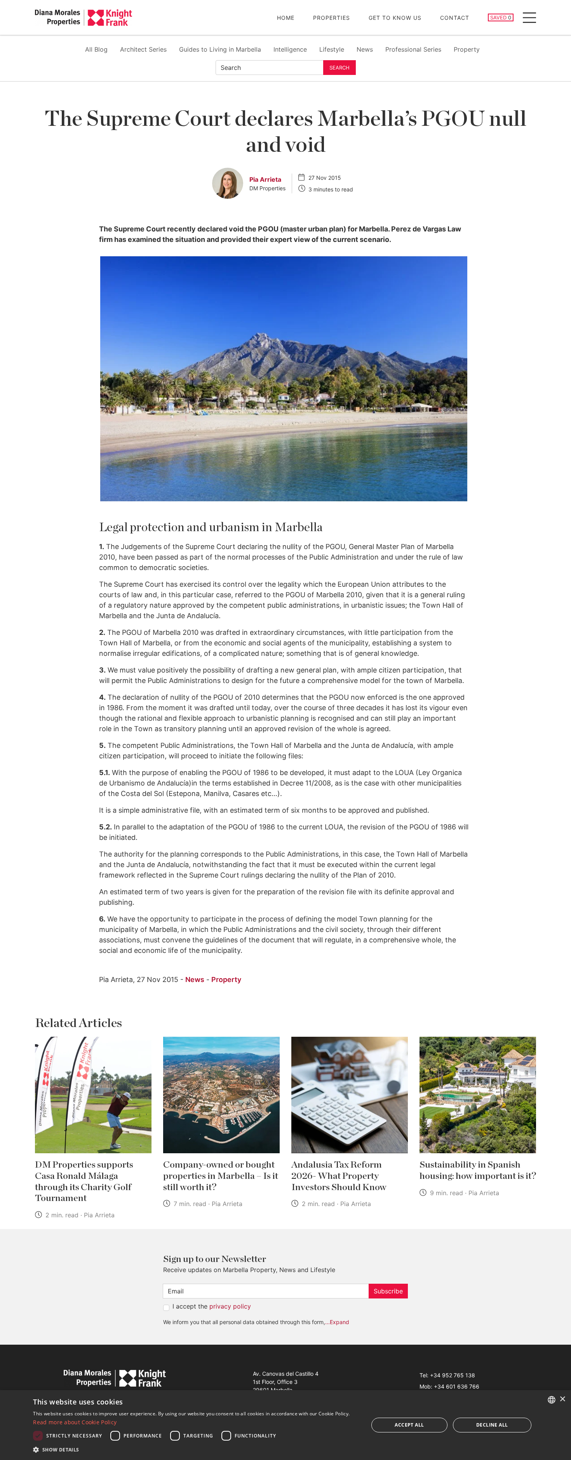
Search (339, 67)
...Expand (337, 1322)
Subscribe (388, 1291)
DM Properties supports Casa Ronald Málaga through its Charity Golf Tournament (84, 1181)
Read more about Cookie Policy (75, 1422)
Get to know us (395, 17)
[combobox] (551, 1400)
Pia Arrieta (265, 179)
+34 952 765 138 (452, 1375)
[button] (196, 1449)
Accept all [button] (409, 1425)
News (365, 49)
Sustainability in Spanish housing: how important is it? (478, 1170)
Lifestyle (331, 49)
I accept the (211, 1306)
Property (467, 49)
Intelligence (290, 49)
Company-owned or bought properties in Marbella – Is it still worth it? (220, 1176)
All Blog (96, 49)
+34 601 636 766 (456, 1386)
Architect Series (143, 49)
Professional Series (413, 49)
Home (285, 17)
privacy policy (230, 1306)
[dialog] (285, 1425)
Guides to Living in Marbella (220, 49)
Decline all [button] (492, 1425)
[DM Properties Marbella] (83, 17)
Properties (331, 17)
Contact (454, 17)
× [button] (562, 1399)
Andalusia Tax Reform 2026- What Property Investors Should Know (338, 1176)
